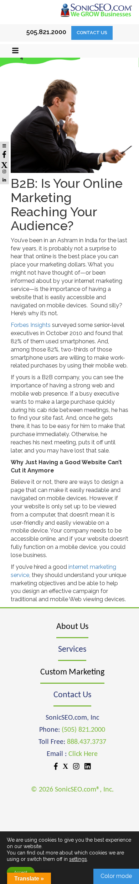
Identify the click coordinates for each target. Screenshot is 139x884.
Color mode (116, 876)
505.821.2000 (46, 32)
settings (78, 859)
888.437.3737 (86, 742)
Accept (20, 872)
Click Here (83, 754)
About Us (72, 627)
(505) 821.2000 (83, 730)
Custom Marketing (72, 672)
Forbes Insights (31, 325)
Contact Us (92, 32)
